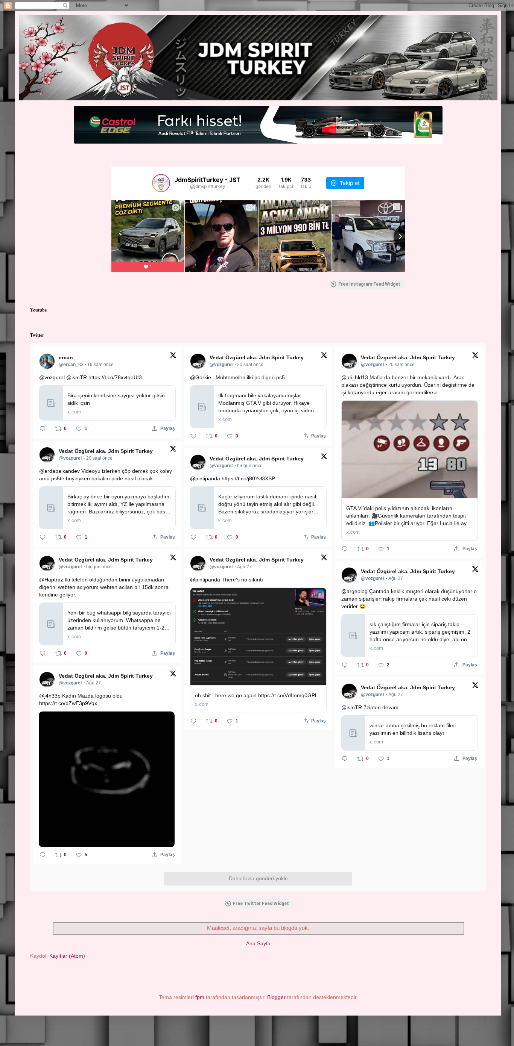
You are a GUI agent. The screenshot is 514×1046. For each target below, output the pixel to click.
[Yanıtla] (42, 428)
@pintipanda (205, 478)
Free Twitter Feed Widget (261, 903)
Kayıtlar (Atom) (67, 956)
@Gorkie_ (202, 377)
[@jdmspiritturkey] (161, 183)
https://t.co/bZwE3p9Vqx (68, 703)
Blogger (276, 997)
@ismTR (76, 377)
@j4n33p (50, 696)
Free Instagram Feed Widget (369, 284)
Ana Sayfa (258, 943)
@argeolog (354, 591)
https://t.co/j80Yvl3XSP (248, 478)
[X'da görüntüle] (173, 357)
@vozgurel (52, 377)
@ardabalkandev (59, 471)
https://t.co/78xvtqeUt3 (115, 377)
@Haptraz (51, 580)
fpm (199, 997)
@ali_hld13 (354, 377)
